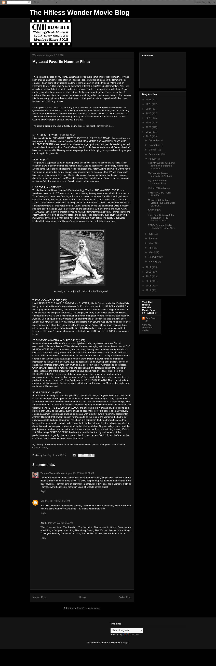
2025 (149, 104)
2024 (149, 108)
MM (42, 501)
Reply (43, 491)
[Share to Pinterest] (92, 455)
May (151, 243)
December (154, 140)
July (151, 233)
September (155, 154)
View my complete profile (147, 327)
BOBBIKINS (154, 210)
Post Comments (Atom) (88, 608)
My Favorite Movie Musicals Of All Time (160, 174)
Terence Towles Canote (52, 473)
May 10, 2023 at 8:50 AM (60, 523)
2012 (149, 290)
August (153, 158)
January (153, 261)
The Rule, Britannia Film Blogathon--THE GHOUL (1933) (161, 218)
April (151, 247)
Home (82, 597)
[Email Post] (73, 455)
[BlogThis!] (83, 455)
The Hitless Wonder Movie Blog (79, 12)
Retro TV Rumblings (159, 188)
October (153, 149)
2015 (149, 276)
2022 (149, 118)
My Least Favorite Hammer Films (157, 182)
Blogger (124, 642)
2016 (149, 271)
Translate (134, 634)
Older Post (125, 597)
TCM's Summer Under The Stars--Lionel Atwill (161, 226)
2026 (149, 99)
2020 (149, 127)
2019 (149, 131)
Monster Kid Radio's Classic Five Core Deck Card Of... (161, 203)
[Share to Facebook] (89, 455)
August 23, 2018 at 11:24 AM (79, 473)
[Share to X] (86, 455)
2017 (149, 267)
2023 (149, 113)
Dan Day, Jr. (150, 319)
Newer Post (39, 597)
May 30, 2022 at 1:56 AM (57, 501)
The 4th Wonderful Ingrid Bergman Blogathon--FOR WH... (161, 165)
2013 (149, 285)
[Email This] (80, 455)
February (154, 256)
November (154, 145)
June (152, 238)
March (152, 252)
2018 (149, 136)
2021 (149, 122)
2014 (149, 281)
